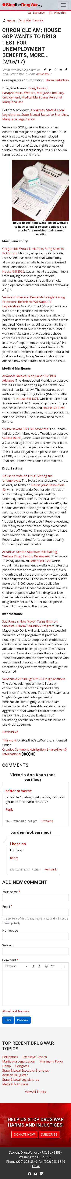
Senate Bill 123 (40, 561)
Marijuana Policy (51, 1061)
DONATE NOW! (24, 1134)
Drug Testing (38, 88)
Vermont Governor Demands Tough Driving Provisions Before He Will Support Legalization (33, 301)
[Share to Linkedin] (50, 70)
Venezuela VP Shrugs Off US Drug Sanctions (33, 679)
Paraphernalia (12, 93)
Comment (9, 960)
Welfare (29, 93)
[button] (66, 70)
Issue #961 (44, 74)
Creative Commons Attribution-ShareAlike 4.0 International (34, 751)
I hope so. (18, 844)
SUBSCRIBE (49, 1134)
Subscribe (38, 12)
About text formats (15, 1011)
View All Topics (35, 1092)
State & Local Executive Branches (44, 115)
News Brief (10, 732)
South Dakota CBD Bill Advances (25, 429)
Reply (9, 809)
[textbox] (35, 988)
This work (9, 740)
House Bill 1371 (27, 399)
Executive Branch (35, 1057)
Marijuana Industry (50, 93)
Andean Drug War (15, 1075)
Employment (11, 97)
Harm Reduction (57, 80)
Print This (59, 12)
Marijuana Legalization (18, 119)
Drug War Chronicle (31, 20)
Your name (10, 892)
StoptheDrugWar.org (24, 1152)
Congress (38, 110)
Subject (7, 945)
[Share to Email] (61, 70)
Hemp (6, 1066)
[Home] (22, 5)
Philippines (10, 1057)
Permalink (47, 821)
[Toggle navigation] (63, 5)
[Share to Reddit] (55, 70)
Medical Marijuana (35, 97)
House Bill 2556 (13, 271)
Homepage (10, 930)
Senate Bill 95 (11, 438)
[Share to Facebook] (45, 70)
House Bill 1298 (54, 408)
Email (6, 907)
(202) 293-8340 (26, 1161)
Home (11, 20)
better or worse (18, 791)
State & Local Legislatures (20, 1079)
